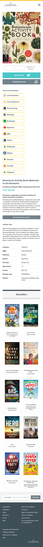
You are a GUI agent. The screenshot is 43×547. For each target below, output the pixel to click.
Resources (6, 515)
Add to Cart (19, 75)
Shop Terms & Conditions (10, 535)
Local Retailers (12, 95)
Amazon (10, 159)
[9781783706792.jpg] (21, 37)
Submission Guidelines (28, 507)
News (4, 520)
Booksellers (6, 509)
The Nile (10, 166)
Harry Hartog (12, 108)
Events (5, 518)
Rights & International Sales (30, 512)
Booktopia (11, 121)
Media (4, 512)
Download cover (19, 82)
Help (4, 537)
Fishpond (10, 172)
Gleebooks (11, 147)
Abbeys (9, 153)
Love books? (7, 497)
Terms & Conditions (27, 515)
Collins (9, 140)
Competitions (6, 507)
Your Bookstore (13, 102)
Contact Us (25, 509)
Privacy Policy (26, 518)
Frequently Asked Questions (11, 529)
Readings (10, 115)
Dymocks (10, 127)
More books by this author (21, 217)
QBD (8, 134)
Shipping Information (8, 532)
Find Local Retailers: (11, 90)
